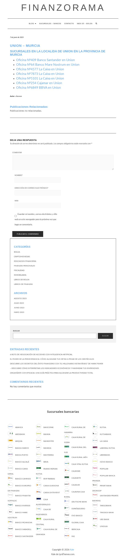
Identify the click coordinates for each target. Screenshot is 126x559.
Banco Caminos (23, 479)
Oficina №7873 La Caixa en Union (40, 73)
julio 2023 (19, 303)
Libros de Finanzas (23, 284)
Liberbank (105, 455)
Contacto (69, 23)
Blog (32, 23)
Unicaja (104, 526)
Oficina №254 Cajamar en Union (39, 83)
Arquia (18, 441)
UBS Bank (104, 519)
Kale (72, 550)
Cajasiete (76, 478)
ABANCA (19, 427)
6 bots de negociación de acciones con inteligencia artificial (41, 354)
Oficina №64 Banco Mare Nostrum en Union (47, 64)
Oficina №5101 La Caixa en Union (40, 78)
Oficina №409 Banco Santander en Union (45, 60)
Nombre (19, 175)
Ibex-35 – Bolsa (85, 23)
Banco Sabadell (23, 529)
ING (73, 536)
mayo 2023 (19, 312)
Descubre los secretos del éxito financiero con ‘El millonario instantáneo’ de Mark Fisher (56, 364)
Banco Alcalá (22, 462)
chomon (19, 96)
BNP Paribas (49, 479)
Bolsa (17, 252)
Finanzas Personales (24, 266)
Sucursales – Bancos (50, 23)
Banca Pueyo (21, 455)
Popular (104, 469)
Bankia (46, 434)
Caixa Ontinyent (51, 492)
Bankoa (47, 448)
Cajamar (76, 471)
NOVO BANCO (106, 462)
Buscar (16, 331)
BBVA (45, 462)
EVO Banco (77, 515)
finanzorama (63, 7)
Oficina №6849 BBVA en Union (38, 87)
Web (16, 201)
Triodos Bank (107, 512)
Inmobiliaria (20, 275)
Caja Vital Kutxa (80, 464)
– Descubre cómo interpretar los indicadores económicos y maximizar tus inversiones (54, 368)
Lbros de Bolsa (21, 279)
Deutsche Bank (79, 502)
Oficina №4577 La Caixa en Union (40, 69)
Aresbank (20, 434)
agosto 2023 (20, 298)
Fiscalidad (19, 270)
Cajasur (76, 485)
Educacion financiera (25, 261)
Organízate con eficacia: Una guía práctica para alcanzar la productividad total (51, 373)
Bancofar (48, 427)
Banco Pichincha (23, 522)
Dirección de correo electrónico (31, 188)
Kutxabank (105, 434)
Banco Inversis (22, 506)
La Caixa (104, 441)
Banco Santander (24, 536)
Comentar (17, 152)
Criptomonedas (22, 256)
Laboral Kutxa (107, 448)
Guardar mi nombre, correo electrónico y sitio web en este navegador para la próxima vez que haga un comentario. (36, 219)
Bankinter (48, 441)
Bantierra (48, 455)
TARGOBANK (105, 506)
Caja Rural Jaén (79, 457)
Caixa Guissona (51, 486)
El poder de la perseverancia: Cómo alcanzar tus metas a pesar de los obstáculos (52, 359)
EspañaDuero (78, 509)
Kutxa (103, 427)
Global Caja (78, 522)
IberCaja (76, 529)
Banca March (22, 448)
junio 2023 (19, 308)
